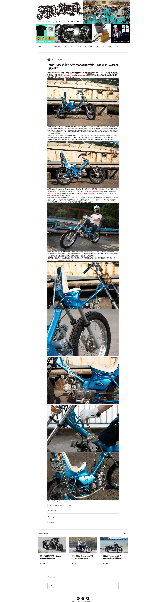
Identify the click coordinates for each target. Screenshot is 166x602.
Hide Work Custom (60, 505)
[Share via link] (62, 517)
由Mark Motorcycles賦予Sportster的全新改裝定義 (112, 557)
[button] (126, 46)
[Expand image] (83, 285)
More (116, 46)
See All (126, 533)
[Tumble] (87, 598)
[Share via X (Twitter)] (53, 517)
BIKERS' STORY (81, 46)
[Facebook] (82, 598)
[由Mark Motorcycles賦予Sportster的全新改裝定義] (114, 545)
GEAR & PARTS (107, 46)
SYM (50, 505)
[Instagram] (78, 598)
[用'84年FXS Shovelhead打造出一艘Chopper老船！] (83, 545)
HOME (39, 46)
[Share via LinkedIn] (58, 517)
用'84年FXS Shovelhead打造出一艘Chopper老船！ (82, 557)
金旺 (70, 505)
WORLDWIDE (57, 46)
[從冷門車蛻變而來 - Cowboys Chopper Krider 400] (52, 545)
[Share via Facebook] (48, 517)
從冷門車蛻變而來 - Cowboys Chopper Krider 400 (51, 557)
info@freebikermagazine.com (59, 23)
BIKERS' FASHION (94, 46)
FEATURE (47, 46)
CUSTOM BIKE (69, 46)
